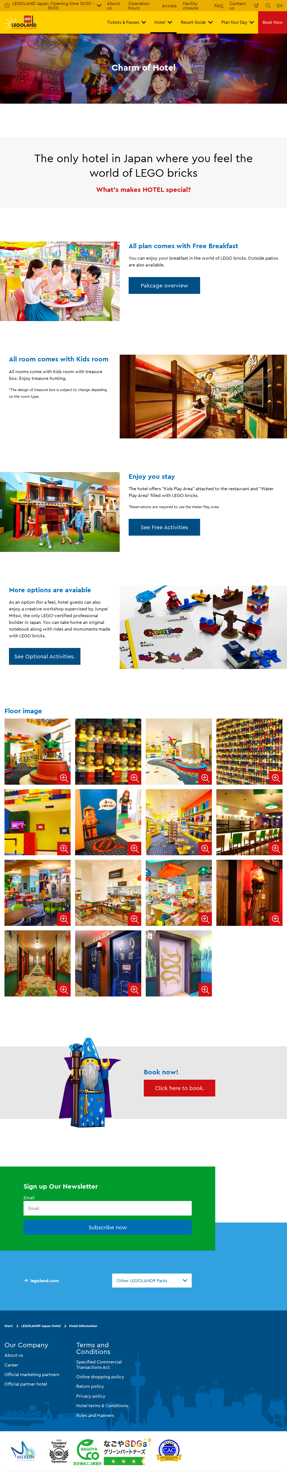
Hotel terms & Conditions (102, 1405)
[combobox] (152, 1281)
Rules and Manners (95, 1415)
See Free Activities (164, 527)
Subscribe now (108, 1227)
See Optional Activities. (44, 656)
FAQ (218, 5)
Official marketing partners (31, 1374)
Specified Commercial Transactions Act (99, 1364)
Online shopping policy (100, 1376)
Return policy (90, 1386)
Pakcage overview (164, 285)
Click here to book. (179, 1087)
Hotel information (83, 1326)
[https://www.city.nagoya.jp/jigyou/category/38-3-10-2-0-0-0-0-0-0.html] (112, 1451)
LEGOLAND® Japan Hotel (41, 1326)
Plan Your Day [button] (234, 22)
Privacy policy (90, 1395)
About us (13, 1355)
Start (8, 1326)
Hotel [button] (159, 22)
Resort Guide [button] (193, 22)
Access (169, 5)
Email (29, 1197)
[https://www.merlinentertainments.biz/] (24, 1451)
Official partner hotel (25, 1384)
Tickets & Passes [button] (123, 22)
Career (11, 1364)
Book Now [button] (273, 22)
